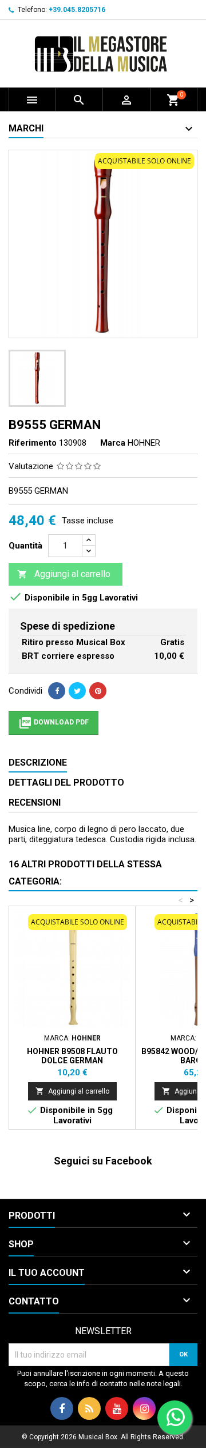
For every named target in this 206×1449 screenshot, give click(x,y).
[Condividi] (56, 690)
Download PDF (53, 723)
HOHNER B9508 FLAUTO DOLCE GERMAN (72, 1056)
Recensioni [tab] (35, 802)
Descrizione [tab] (38, 762)
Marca (112, 443)
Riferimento (33, 443)
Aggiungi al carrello (63, 574)
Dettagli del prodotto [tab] (66, 782)
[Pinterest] (97, 690)
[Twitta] (77, 690)
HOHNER (144, 443)
